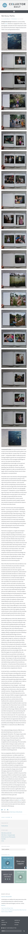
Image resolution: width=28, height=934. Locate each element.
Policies (16, 924)
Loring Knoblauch (6, 19)
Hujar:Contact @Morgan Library (7, 908)
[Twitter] (2, 810)
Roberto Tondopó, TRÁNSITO (6, 911)
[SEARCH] (24, 931)
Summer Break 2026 (6, 896)
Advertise (17, 922)
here (6, 23)
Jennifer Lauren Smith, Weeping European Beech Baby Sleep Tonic (13, 909)
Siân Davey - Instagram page (8, 835)
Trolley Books (19, 812)
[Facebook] (4, 810)
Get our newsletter (9, 928)
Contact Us (4, 922)
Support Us (17, 920)
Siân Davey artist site (6, 833)
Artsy (2, 841)
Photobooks (14, 19)
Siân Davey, (13, 812)
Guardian (3, 839)
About (2, 920)
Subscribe (3, 924)
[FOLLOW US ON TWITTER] (1, 928)
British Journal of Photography (8, 837)
